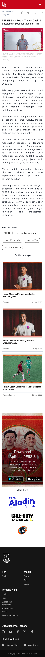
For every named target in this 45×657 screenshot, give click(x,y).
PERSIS (7, 233)
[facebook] (22, 13)
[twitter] (28, 13)
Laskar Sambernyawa (26, 233)
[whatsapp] (35, 13)
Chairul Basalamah (12, 247)
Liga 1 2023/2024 (12, 240)
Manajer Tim (32, 240)
